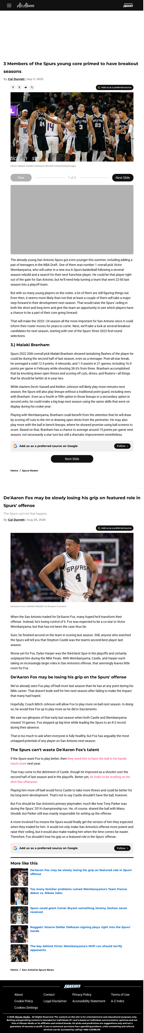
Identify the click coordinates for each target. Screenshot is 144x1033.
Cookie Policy (23, 1001)
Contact (49, 994)
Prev (21, 177)
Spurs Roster (30, 470)
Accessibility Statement (88, 1001)
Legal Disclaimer (55, 1001)
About (18, 994)
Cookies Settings (26, 1007)
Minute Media (22, 1017)
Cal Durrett (16, 79)
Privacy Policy (81, 994)
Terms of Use (120, 994)
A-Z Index (117, 1001)
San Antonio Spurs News (38, 969)
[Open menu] (9, 5)
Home (14, 470)
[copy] (32, 87)
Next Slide (123, 177)
